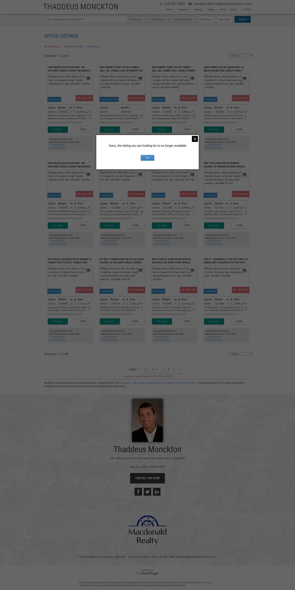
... (160, 370)
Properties (183, 9)
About (233, 9)
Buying (198, 9)
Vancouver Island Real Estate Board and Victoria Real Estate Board (157, 382)
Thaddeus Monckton (80, 6)
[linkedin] (156, 492)
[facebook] (138, 492)
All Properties (52, 46)
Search (242, 19)
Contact (247, 9)
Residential (93, 46)
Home (168, 9)
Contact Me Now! (147, 478)
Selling (210, 9)
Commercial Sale (73, 46)
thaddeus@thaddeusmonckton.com (195, 556)
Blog (222, 9)
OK (147, 157)
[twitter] (147, 492)
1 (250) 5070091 (57, 145)
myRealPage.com (147, 573)
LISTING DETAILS (58, 130)
